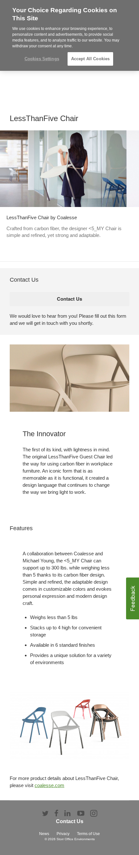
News (44, 834)
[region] (69, 35)
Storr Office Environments (76, 839)
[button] (132, 598)
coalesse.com (49, 785)
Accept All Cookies (90, 58)
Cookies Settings (42, 58)
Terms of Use (88, 834)
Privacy (63, 834)
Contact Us (69, 821)
